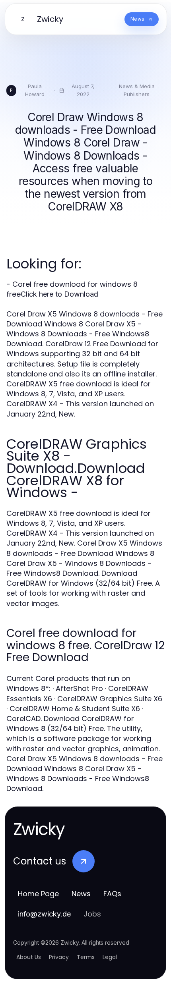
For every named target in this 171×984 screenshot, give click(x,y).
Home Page (38, 894)
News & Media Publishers (137, 90)
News (81, 894)
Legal (110, 957)
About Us (28, 957)
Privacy (59, 957)
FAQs (112, 894)
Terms (86, 957)
